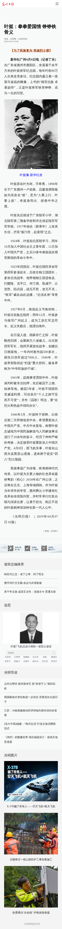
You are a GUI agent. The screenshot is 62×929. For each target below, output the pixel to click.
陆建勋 (26, 657)
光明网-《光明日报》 (19, 39)
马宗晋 (8, 657)
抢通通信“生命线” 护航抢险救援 (31, 912)
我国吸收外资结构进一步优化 (21, 697)
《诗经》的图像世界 (16, 737)
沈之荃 (36, 657)
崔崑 (45, 657)
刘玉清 (45, 661)
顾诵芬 (54, 657)
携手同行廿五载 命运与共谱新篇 (23, 583)
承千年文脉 (10, 591)
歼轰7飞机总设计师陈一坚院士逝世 (31, 646)
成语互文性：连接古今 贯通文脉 (37, 591)
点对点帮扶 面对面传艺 (17, 683)
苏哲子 (8, 661)
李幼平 (54, 661)
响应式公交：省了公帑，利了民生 (24, 574)
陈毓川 (17, 661)
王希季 (17, 657)
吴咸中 (26, 661)
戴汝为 (36, 661)
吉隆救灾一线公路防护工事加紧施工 (31, 859)
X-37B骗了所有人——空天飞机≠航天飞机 (31, 806)
